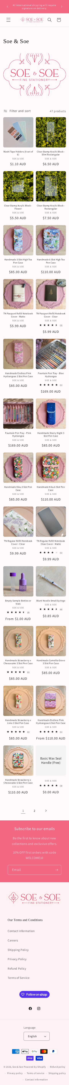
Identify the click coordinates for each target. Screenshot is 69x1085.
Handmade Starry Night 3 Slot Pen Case (50, 434)
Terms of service (35, 1073)
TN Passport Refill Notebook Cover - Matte (18, 315)
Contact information (36, 1079)
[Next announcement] (62, 7)
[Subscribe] (56, 870)
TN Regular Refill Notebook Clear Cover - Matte (51, 542)
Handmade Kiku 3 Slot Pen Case (18, 488)
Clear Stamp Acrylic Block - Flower (18, 207)
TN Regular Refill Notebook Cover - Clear (18, 542)
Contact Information (21, 931)
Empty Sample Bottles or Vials (18, 602)
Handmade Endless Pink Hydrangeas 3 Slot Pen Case (18, 375)
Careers (13, 940)
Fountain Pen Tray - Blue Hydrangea (51, 375)
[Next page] (45, 810)
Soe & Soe (17, 1066)
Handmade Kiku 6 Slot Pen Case (51, 488)
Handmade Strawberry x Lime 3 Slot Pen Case (18, 722)
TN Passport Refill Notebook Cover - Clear (51, 315)
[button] (8, 19)
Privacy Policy (17, 959)
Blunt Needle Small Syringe (50, 600)
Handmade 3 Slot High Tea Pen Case (18, 261)
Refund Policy (17, 968)
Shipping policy (57, 1073)
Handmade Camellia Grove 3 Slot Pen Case (51, 662)
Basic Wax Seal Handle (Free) (51, 760)
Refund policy (57, 1066)
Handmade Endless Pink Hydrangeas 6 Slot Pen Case (51, 722)
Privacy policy (15, 1073)
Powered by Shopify (35, 1066)
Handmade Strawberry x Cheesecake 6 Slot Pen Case (18, 781)
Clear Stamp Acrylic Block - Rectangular (51, 207)
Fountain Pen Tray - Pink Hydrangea (18, 434)
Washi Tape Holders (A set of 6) (18, 153)
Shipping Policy (18, 950)
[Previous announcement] (7, 7)
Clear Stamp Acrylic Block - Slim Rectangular (51, 153)
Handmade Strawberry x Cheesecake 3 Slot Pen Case (18, 662)
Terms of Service (19, 978)
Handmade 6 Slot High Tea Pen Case (51, 261)
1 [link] (23, 810)
